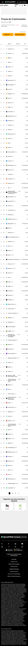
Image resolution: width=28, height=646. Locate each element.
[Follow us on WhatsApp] (22, 5)
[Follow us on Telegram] (27, 5)
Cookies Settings (14, 569)
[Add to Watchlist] (1, 44)
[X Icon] (4, 544)
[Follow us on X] (20, 5)
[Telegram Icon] (10, 547)
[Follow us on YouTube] (25, 5)
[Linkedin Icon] (17, 544)
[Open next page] (18, 493)
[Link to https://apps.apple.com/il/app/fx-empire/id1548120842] (9, 550)
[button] (2, 2)
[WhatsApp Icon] (17, 547)
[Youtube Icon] (24, 544)
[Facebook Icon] (10, 544)
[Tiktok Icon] (24, 547)
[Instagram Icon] (4, 547)
